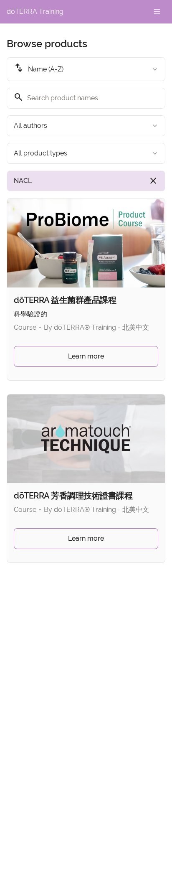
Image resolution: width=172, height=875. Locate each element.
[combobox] (86, 69)
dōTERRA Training (35, 11)
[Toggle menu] (157, 11)
